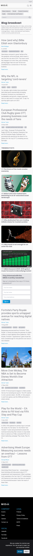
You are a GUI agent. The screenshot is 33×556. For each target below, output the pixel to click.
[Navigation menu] (30, 5)
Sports (3, 87)
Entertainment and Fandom (15, 14)
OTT (25, 127)
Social (14, 11)
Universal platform (6, 327)
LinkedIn (3, 531)
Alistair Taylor (5, 82)
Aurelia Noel (5, 467)
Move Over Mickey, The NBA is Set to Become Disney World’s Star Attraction (14, 375)
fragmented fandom (14, 51)
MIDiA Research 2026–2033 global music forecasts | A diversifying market (16, 270)
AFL (2, 387)
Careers (3, 519)
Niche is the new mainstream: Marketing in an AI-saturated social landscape (15, 196)
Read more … (5, 69)
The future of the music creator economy (14, 170)
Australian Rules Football (11, 387)
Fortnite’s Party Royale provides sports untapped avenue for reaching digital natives (16, 315)
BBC (22, 51)
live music (4, 51)
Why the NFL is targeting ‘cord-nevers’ (14, 78)
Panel (3, 515)
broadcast (12, 422)
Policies (18, 512)
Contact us (4, 522)
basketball (22, 387)
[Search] (28, 6)
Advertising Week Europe (19, 464)
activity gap (5, 422)
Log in (30, 1)
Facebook (4, 538)
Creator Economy (23, 11)
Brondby (19, 422)
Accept (20, 551)
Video (8, 87)
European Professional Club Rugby (14, 127)
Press (18, 525)
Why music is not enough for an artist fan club (14, 245)
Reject (27, 551)
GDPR (18, 522)
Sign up (6, 301)
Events (3, 512)
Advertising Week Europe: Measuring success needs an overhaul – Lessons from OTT (16, 452)
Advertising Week (6, 464)
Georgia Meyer (5, 459)
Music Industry (6, 11)
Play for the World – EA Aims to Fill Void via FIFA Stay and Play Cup (15, 411)
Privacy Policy (20, 515)
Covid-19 (14, 87)
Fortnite (15, 327)
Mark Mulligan (5, 46)
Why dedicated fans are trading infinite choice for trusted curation (15, 221)
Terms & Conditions (22, 519)
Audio (3, 14)
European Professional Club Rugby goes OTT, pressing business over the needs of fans (14, 114)
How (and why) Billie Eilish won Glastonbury (14, 42)
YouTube (4, 535)
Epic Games (22, 327)
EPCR (3, 127)
